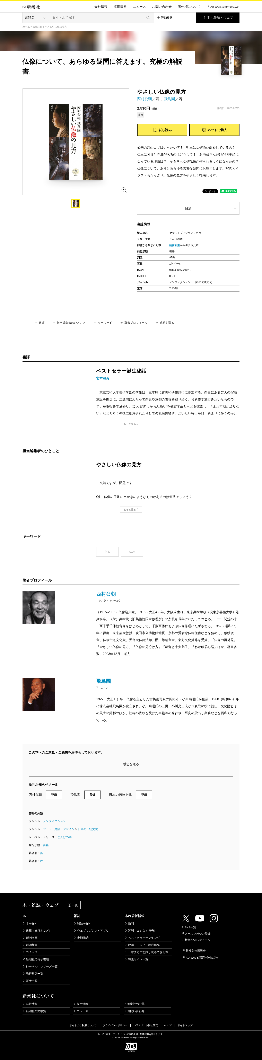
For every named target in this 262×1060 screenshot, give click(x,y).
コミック (31, 952)
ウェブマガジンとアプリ (93, 930)
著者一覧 (31, 980)
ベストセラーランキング (144, 937)
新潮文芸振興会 (196, 950)
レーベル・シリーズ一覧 (42, 966)
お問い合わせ (162, 6)
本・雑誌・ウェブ (220, 17)
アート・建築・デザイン (59, 829)
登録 (54, 794)
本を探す (31, 923)
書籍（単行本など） (39, 930)
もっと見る (130, 424)
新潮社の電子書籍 (37, 959)
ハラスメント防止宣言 (145, 1025)
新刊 (131, 923)
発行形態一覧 (34, 973)
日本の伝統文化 (88, 829)
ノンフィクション (54, 821)
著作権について (189, 6)
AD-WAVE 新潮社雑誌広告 (224, 7)
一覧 (75, 905)
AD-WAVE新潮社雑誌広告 (202, 957)
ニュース (139, 6)
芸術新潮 (174, 245)
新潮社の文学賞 (36, 1011)
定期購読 (83, 937)
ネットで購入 (217, 130)
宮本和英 (102, 378)
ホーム (26, 26)
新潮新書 (31, 945)
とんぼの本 (64, 837)
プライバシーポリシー (115, 1025)
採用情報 (120, 6)
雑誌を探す (84, 923)
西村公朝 (144, 99)
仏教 (132, 551)
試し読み (165, 130)
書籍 (46, 845)
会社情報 (100, 6)
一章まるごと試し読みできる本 (148, 952)
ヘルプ (168, 1025)
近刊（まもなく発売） (142, 930)
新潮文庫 (31, 937)
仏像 (107, 551)
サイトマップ (185, 1025)
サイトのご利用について (83, 1025)
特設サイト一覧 (138, 959)
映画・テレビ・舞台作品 (144, 945)
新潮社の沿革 (136, 1004)
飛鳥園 (169, 99)
